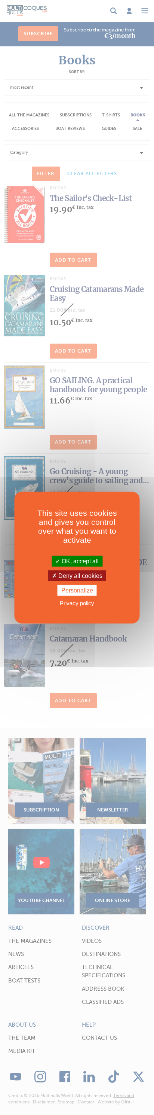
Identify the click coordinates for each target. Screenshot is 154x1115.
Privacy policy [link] (77, 603)
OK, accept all (79, 561)
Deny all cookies (79, 575)
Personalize (77, 590)
